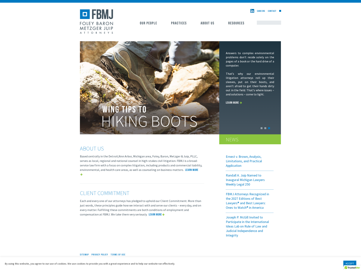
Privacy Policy (100, 255)
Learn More (232, 102)
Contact (272, 11)
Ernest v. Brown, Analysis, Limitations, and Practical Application (244, 161)
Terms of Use (118, 255)
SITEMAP (84, 255)
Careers (261, 11)
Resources (236, 23)
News (232, 139)
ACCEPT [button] (350, 263)
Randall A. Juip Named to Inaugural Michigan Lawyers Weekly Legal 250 (245, 179)
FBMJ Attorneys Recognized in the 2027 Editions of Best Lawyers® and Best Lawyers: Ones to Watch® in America (247, 201)
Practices (179, 23)
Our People (148, 23)
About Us (207, 23)
